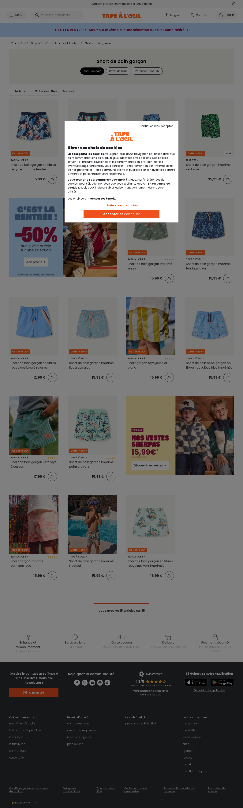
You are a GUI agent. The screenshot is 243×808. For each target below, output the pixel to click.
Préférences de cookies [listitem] (122, 205)
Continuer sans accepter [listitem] (156, 126)
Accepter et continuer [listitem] (121, 214)
